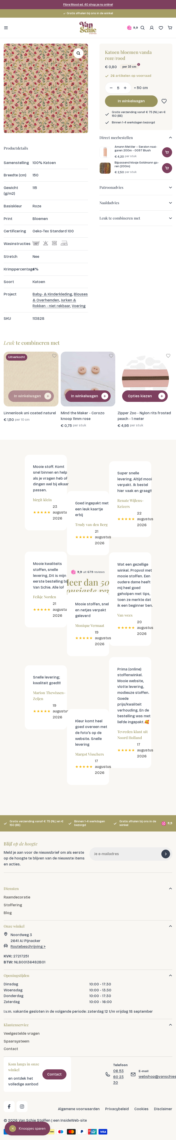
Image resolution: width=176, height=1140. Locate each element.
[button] (163, 101)
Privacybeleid (117, 1109)
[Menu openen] (6, 27)
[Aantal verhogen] (126, 88)
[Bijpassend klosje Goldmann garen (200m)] (105, 168)
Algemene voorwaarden (79, 1109)
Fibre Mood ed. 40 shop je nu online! (88, 4)
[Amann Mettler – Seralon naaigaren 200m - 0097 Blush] (105, 152)
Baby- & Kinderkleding (52, 294)
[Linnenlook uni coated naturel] (31, 379)
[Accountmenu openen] (151, 27)
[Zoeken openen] (142, 27)
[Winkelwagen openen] (170, 27)
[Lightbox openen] (78, 53)
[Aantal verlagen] (110, 88)
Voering (78, 306)
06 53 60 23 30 (118, 1077)
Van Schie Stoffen (34, 1120)
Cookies (141, 1109)
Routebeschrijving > (28, 947)
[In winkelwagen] (167, 152)
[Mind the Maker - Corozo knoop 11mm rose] (88, 379)
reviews (112, 13)
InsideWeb (69, 1120)
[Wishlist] (160, 27)
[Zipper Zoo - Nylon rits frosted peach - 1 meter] (145, 379)
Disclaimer (163, 1109)
